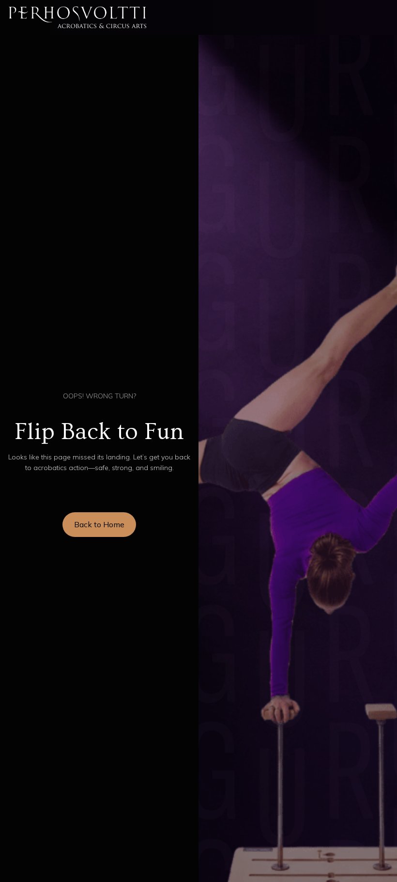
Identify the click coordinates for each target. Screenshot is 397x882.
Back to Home (99, 524)
